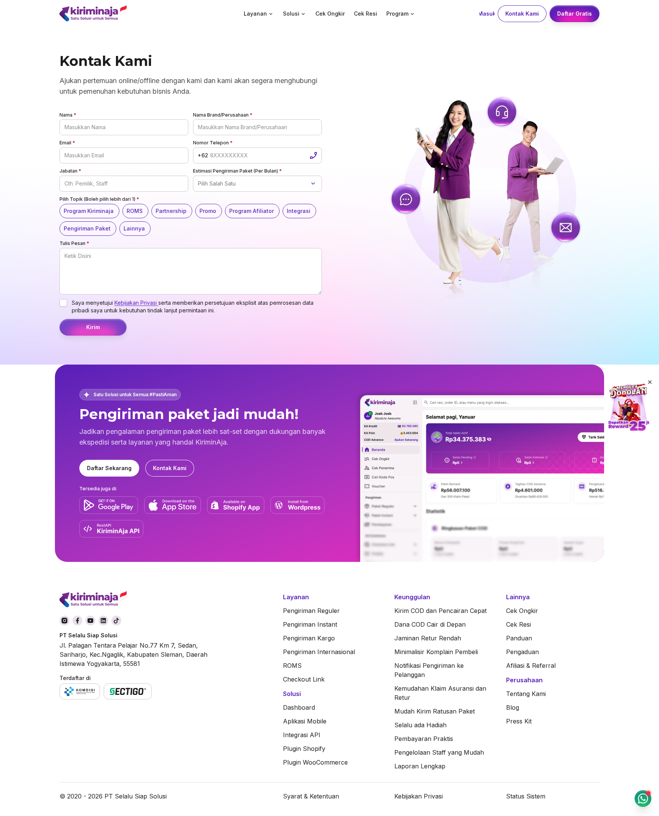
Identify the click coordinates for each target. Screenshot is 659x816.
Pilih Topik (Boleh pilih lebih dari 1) (99, 199)
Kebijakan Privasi (136, 302)
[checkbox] (63, 303)
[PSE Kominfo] (79, 691)
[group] (190, 220)
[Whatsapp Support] (643, 798)
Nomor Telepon (213, 143)
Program (397, 13)
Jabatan (70, 171)
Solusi (291, 13)
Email (67, 143)
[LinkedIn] (103, 621)
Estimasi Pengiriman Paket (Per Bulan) (237, 171)
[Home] (119, 14)
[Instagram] (64, 621)
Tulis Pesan (74, 243)
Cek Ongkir (330, 13)
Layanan (255, 13)
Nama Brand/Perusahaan (222, 115)
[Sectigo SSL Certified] (128, 691)
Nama (67, 115)
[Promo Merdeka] (628, 408)
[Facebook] (77, 621)
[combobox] (257, 184)
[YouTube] (90, 621)
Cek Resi (365, 13)
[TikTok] (116, 621)
